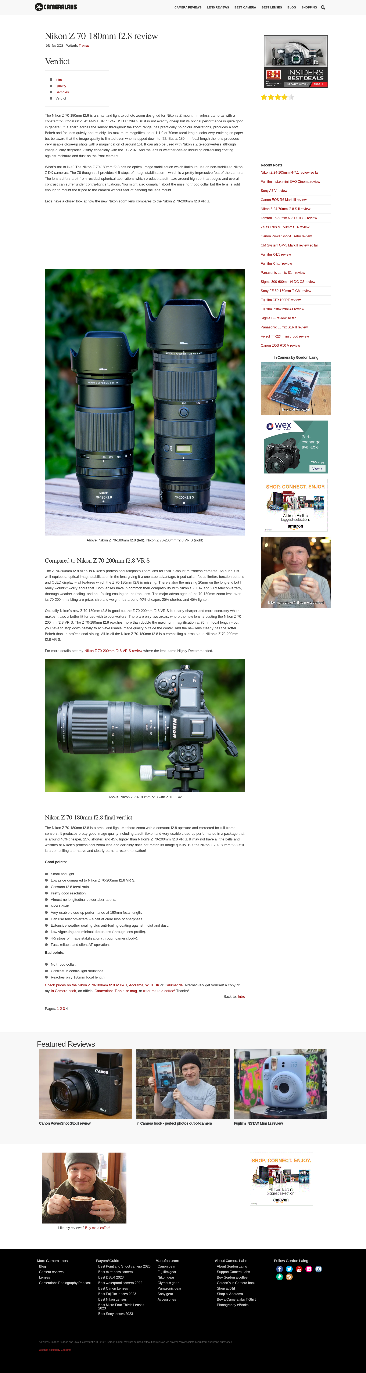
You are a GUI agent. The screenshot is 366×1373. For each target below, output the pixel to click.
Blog (291, 7)
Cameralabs (56, 7)
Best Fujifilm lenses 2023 (117, 1294)
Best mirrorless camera (115, 1272)
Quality (60, 86)
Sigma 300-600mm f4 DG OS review (288, 282)
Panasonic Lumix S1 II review (283, 272)
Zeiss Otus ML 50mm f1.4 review (285, 227)
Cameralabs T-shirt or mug (115, 991)
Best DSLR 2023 (111, 1277)
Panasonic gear (169, 1288)
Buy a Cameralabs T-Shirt (236, 1299)
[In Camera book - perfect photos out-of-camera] (183, 1084)
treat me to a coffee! (159, 991)
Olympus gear (168, 1283)
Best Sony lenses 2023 (115, 1314)
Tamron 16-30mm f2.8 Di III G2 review (289, 218)
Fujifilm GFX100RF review (281, 300)
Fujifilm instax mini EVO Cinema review (290, 181)
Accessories (167, 1299)
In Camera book (63, 991)
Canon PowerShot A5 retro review (286, 236)
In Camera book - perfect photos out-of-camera (174, 1123)
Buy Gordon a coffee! (232, 1277)
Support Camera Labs (233, 1272)
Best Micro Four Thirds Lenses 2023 (121, 1306)
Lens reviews (218, 7)
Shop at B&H (227, 1288)
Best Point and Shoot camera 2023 (124, 1266)
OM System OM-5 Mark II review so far (289, 245)
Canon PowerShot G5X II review (64, 1123)
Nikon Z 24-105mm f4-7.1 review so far (290, 172)
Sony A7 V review (274, 190)
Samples (62, 92)
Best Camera (245, 7)
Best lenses (272, 7)
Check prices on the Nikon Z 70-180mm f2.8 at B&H (86, 985)
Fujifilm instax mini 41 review (282, 309)
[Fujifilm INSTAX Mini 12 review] (280, 1084)
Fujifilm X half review (276, 263)
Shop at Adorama (230, 1294)
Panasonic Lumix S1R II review (284, 327)
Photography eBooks (232, 1305)
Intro (58, 80)
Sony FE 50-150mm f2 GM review (286, 291)
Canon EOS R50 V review (280, 345)
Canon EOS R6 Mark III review (284, 200)
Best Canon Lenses (113, 1288)
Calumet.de (174, 985)
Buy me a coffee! (97, 1228)
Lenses (44, 1277)
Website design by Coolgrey (55, 1349)
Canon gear (166, 1266)
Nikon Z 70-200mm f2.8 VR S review (113, 651)
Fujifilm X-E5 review (276, 254)
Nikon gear (166, 1277)
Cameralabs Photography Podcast (65, 1283)
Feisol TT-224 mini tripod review (285, 336)
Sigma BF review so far (278, 318)
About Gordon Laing (232, 1266)
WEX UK (152, 985)
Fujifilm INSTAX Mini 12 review (258, 1123)
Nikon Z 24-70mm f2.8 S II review (286, 209)
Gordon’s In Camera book (236, 1283)
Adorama (136, 985)
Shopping (309, 7)
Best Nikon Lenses (112, 1299)
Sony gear (165, 1294)
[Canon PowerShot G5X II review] (85, 1084)
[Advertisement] (145, 239)
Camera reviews (188, 7)
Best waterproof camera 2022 (120, 1283)
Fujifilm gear (167, 1272)
